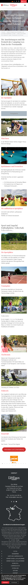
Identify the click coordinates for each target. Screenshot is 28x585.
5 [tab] (11, 463)
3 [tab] (7, 463)
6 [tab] (14, 463)
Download (15, 568)
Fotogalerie (14, 113)
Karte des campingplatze (15, 556)
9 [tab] (21, 463)
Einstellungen (8, 578)
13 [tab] (15, 465)
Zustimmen (5, 582)
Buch (24, 1)
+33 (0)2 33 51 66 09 (15, 495)
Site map (15, 570)
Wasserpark (15, 553)
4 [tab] (9, 463)
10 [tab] (23, 463)
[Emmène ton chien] (14, 459)
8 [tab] (18, 463)
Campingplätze (15, 565)
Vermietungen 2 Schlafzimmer (15, 561)
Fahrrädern (6, 230)
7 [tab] (16, 463)
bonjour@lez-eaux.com (15, 497)
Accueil (3, 32)
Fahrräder (5, 316)
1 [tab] (2, 463)
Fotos (15, 551)
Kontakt (15, 573)
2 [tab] (4, 463)
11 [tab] (25, 463)
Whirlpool (15, 563)
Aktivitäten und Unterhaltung (14, 449)
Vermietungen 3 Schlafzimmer (15, 558)
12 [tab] (13, 465)
